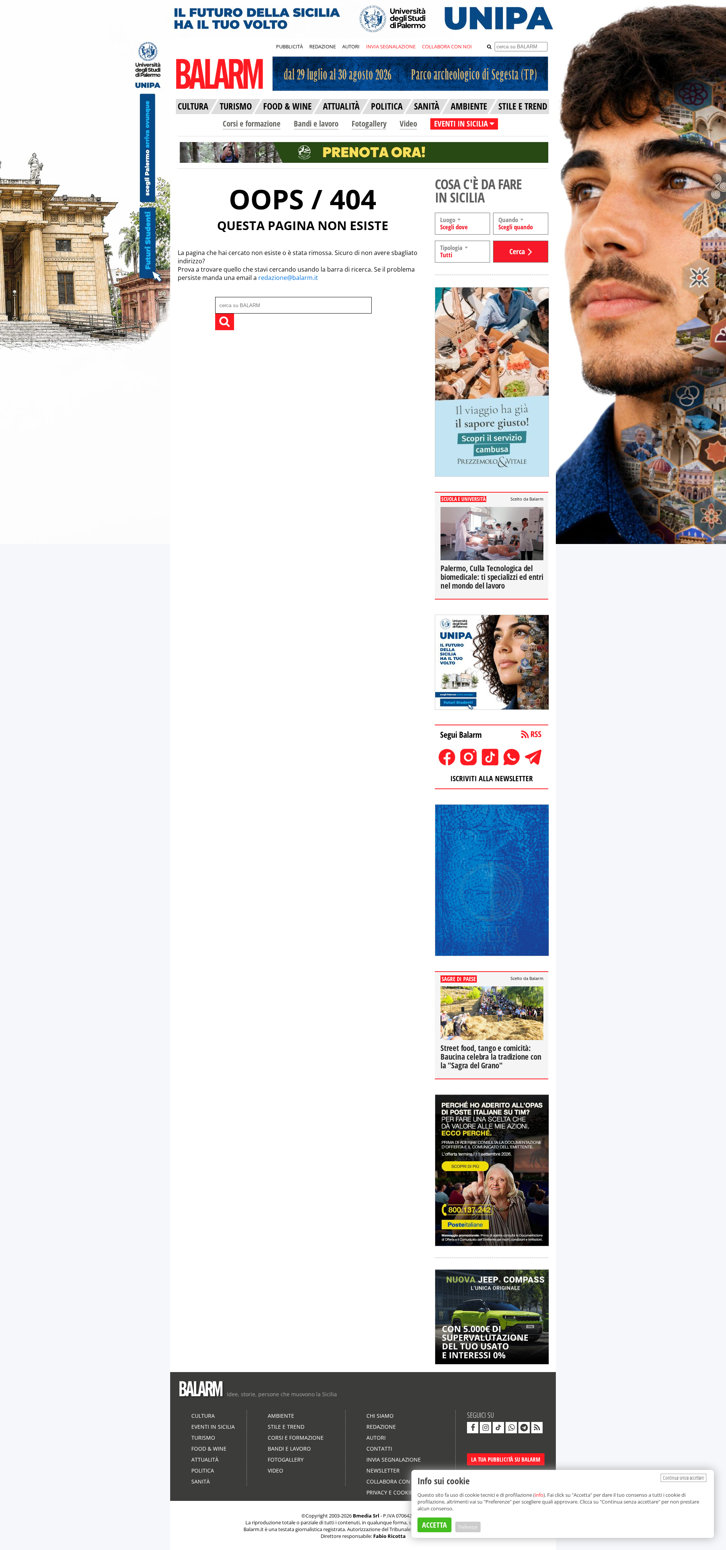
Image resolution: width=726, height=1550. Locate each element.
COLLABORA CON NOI (447, 46)
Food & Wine (208, 1448)
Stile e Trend (286, 1426)
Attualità (205, 1459)
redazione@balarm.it (288, 278)
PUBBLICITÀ (289, 46)
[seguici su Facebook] (472, 1427)
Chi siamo (380, 1415)
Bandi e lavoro (316, 123)
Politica (202, 1470)
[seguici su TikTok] (498, 1427)
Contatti (379, 1448)
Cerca (517, 251)
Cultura (203, 1415)
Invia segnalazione (393, 1459)
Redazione (381, 1426)
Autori (376, 1437)
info (539, 1494)
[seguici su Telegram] (524, 1427)
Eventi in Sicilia (213, 1426)
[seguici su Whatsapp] (511, 1427)
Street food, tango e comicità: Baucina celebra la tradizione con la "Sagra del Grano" (491, 1057)
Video (408, 123)
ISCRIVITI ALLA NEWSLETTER (491, 778)
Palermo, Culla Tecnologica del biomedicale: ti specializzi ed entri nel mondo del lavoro (492, 577)
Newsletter (383, 1470)
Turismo (203, 1437)
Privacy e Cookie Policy (399, 1492)
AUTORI (351, 46)
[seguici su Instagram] (485, 1427)
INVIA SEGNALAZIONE (391, 46)
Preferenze (468, 1527)
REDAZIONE (322, 46)
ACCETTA (434, 1525)
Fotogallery (369, 123)
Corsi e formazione (252, 123)
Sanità (200, 1481)
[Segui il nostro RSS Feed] (537, 1427)
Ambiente (281, 1415)
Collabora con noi (394, 1481)
